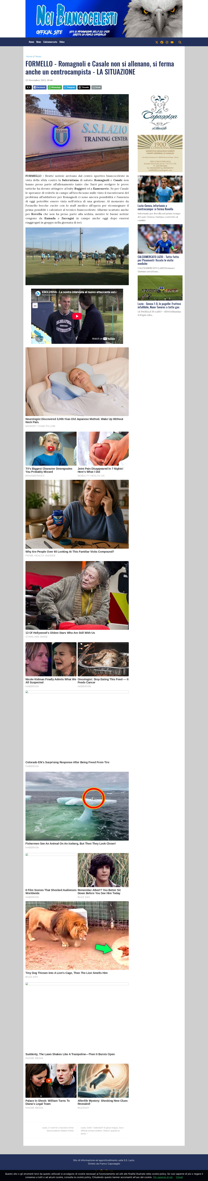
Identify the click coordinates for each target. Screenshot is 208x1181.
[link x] (156, 42)
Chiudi (179, 1177)
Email (98, 87)
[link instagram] (167, 42)
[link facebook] (161, 42)
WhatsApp (56, 87)
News (38, 42)
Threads (85, 87)
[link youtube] (172, 42)
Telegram (71, 87)
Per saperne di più (163, 1177)
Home (31, 42)
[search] (180, 42)
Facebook (41, 87)
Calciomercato (50, 42)
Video (62, 42)
